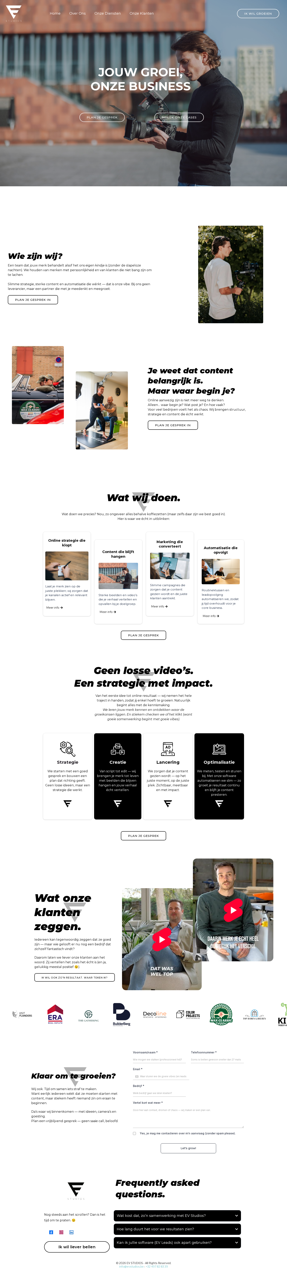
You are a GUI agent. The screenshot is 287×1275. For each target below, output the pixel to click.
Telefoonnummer (204, 1052)
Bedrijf (138, 1086)
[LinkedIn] (71, 1232)
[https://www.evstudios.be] (13, 13)
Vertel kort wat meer (148, 1102)
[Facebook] (51, 1232)
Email (138, 1069)
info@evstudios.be (131, 1266)
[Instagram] (61, 1232)
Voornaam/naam (145, 1052)
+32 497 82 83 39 (156, 1266)
